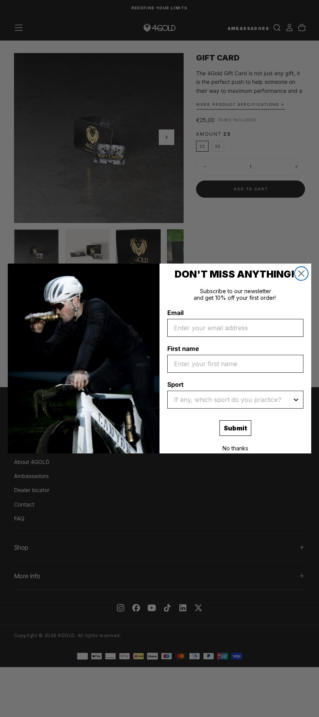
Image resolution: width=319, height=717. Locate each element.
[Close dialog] (301, 273)
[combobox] (233, 399)
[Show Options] (296, 399)
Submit (235, 428)
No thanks (235, 448)
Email (175, 313)
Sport (175, 384)
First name (183, 348)
